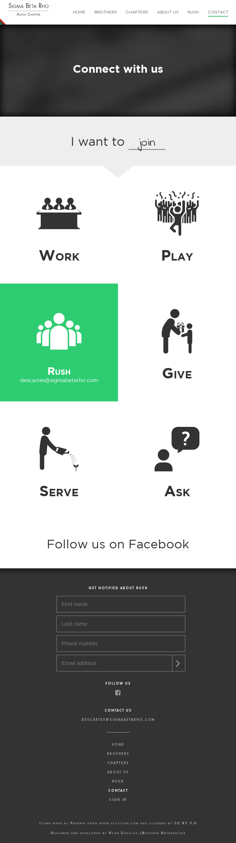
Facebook (158, 544)
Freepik (78, 823)
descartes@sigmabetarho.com (177, 262)
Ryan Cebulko (123, 833)
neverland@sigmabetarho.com (59, 262)
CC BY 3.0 (185, 823)
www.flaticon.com (119, 823)
